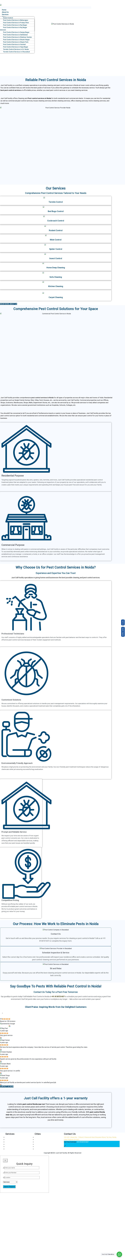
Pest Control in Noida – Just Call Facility (14, 1)
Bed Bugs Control (56, 211)
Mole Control (55, 240)
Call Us (123, 622)
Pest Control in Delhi (42, 1140)
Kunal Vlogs (14, 1075)
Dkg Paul (11, 1028)
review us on (4, 1026)
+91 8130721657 (82, 1142)
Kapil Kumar (14, 1040)
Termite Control (56, 202)
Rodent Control (55, 230)
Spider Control (55, 249)
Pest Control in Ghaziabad (43, 1142)
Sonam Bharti (15, 1064)
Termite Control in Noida (43, 1147)
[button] (45, 7)
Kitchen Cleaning (55, 286)
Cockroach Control (55, 221)
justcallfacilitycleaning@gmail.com (91, 1148)
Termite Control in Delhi (43, 1149)
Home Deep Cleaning (55, 267)
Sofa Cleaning (56, 277)
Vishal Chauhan (17, 1052)
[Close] (5, 1160)
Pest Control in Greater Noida (45, 1144)
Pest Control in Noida (42, 1137)
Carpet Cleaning (56, 297)
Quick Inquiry (123, 631)
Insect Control (55, 258)
